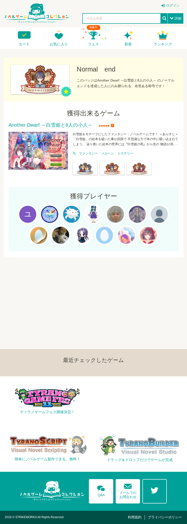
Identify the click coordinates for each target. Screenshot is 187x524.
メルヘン (107, 153)
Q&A (101, 490)
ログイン (173, 5)
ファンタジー (88, 153)
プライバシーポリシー (165, 517)
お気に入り (59, 44)
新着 (128, 44)
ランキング (163, 44)
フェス (93, 44)
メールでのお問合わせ (127, 490)
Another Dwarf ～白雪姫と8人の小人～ (51, 125)
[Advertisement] (93, 291)
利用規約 (134, 517)
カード (24, 44)
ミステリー (125, 153)
